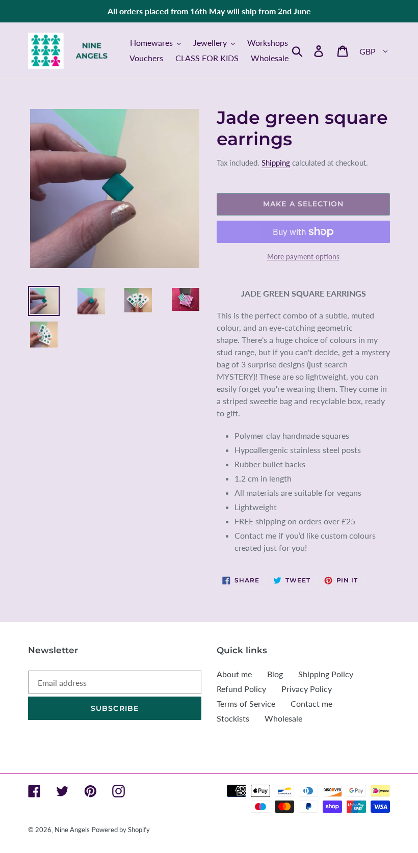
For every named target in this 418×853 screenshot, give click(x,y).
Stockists (233, 718)
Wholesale (283, 718)
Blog (275, 674)
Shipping (276, 162)
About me (234, 674)
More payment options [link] (303, 256)
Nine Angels (72, 829)
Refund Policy (241, 689)
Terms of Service (246, 703)
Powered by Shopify (121, 829)
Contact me (311, 703)
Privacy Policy (306, 689)
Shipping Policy (325, 674)
